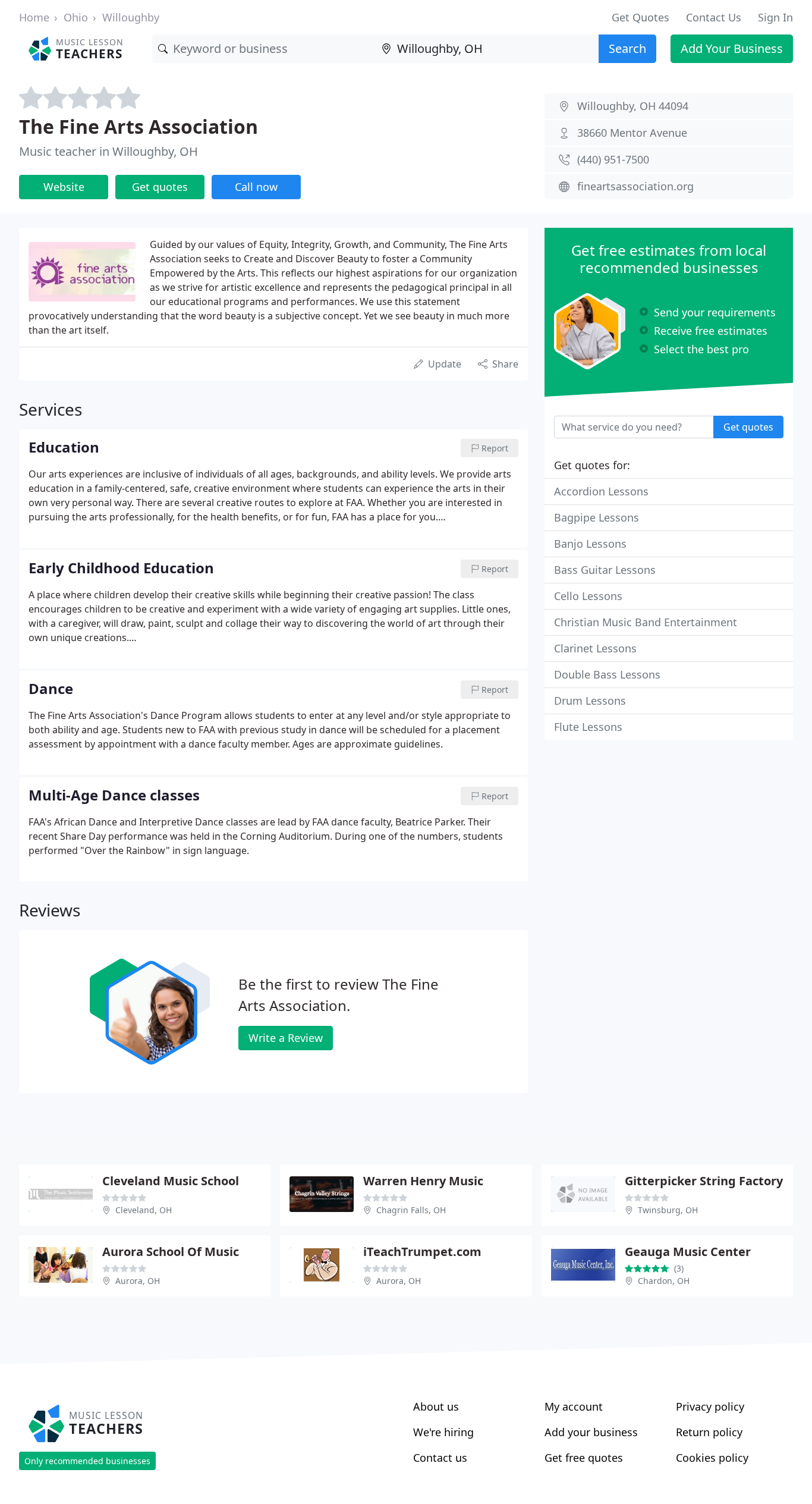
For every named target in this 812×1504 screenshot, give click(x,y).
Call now (256, 187)
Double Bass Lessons (607, 674)
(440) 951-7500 (613, 159)
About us (436, 1406)
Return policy (709, 1432)
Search (627, 48)
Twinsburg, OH (668, 1210)
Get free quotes (584, 1457)
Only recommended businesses (87, 1461)
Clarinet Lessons (595, 648)
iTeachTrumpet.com (422, 1252)
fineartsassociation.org (635, 186)
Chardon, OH (664, 1280)
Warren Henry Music (423, 1181)
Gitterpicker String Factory (704, 1181)
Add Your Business (732, 48)
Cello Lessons (588, 596)
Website (63, 187)
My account (574, 1406)
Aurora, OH (137, 1280)
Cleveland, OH (143, 1210)
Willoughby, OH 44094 (632, 106)
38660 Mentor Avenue (632, 132)
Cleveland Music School (170, 1181)
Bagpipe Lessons (596, 517)
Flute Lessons (588, 727)
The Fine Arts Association (138, 126)
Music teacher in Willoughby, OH (108, 151)
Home (34, 17)
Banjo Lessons (590, 543)
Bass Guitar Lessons (605, 570)
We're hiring (443, 1432)
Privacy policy (710, 1406)
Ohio (76, 17)
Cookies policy (712, 1457)
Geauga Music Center (688, 1252)
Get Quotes (640, 17)
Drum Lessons (590, 700)
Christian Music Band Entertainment (645, 622)
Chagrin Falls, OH (411, 1210)
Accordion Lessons (601, 491)
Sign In (775, 17)
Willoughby (130, 17)
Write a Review (285, 1038)
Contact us (440, 1457)
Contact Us (713, 17)
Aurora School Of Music (170, 1252)
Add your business (591, 1432)
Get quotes (160, 187)
